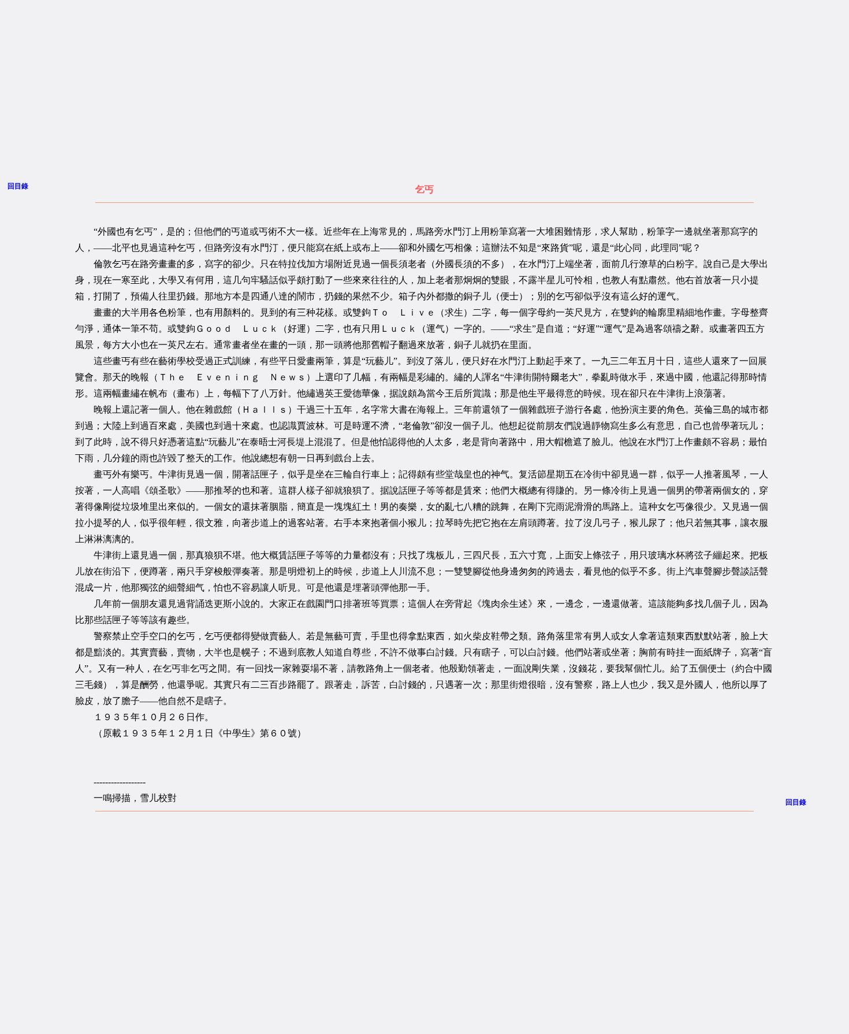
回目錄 (18, 186)
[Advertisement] (320, 87)
